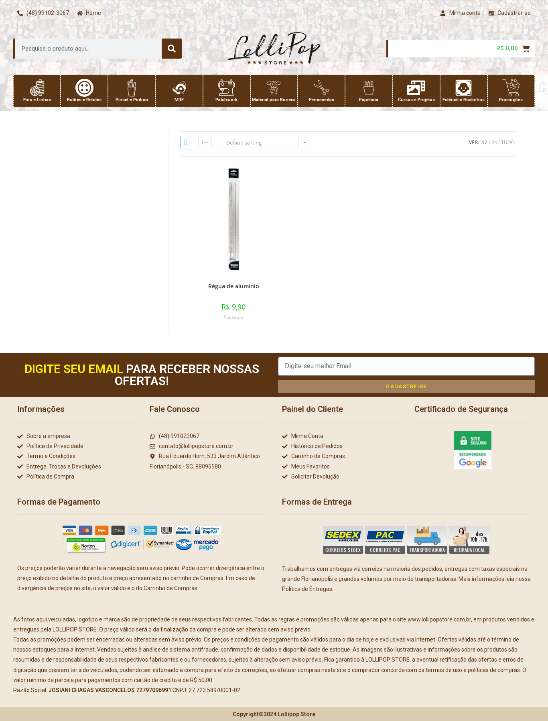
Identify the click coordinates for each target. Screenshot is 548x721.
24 (494, 142)
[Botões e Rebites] (84, 88)
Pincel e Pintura (132, 99)
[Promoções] (511, 88)
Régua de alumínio (233, 286)
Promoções (511, 99)
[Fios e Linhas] (37, 88)
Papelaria (368, 99)
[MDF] (179, 88)
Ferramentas (321, 99)
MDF (179, 99)
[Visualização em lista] (205, 142)
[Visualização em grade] (187, 142)
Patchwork (226, 99)
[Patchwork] (226, 88)
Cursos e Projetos (416, 99)
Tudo (508, 142)
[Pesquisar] (172, 49)
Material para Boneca (274, 99)
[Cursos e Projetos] (416, 88)
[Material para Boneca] (274, 88)
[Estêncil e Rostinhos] (464, 88)
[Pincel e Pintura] (132, 88)
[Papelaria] (369, 88)
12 (484, 142)
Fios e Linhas (37, 99)
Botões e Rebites (84, 99)
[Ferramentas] (322, 88)
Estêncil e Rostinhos (463, 99)
